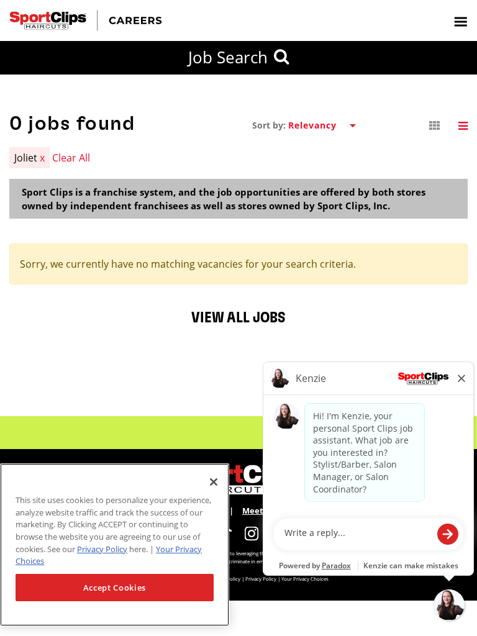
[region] (114, 544)
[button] (434, 126)
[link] (251, 533)
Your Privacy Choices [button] (305, 578)
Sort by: (269, 125)
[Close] (213, 482)
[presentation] (460, 20)
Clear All (71, 158)
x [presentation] (42, 158)
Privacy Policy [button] (260, 578)
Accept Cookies (114, 587)
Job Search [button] (228, 57)
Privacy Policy (102, 549)
